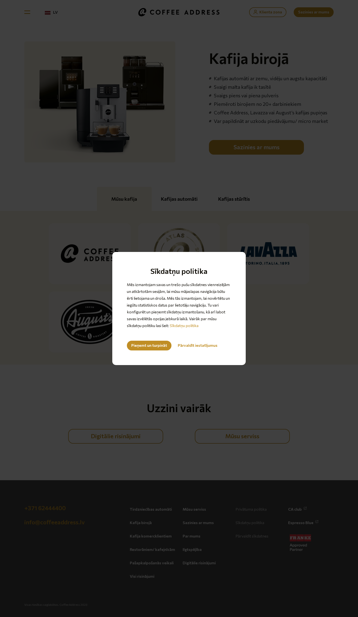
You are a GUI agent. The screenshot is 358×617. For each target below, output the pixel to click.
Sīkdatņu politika (184, 325)
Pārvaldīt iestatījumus (197, 345)
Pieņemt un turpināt (149, 345)
